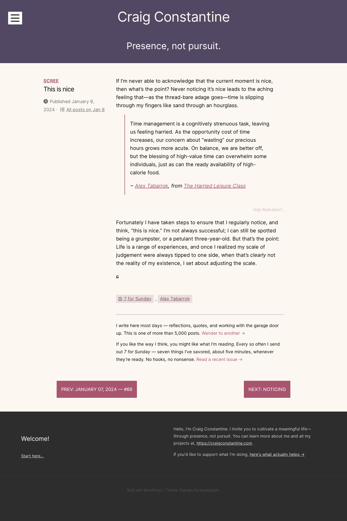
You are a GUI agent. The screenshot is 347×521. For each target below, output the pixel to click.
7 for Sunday (137, 298)
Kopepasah (209, 490)
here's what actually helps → (277, 454)
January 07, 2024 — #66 (103, 389)
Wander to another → (223, 333)
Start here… (32, 455)
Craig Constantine (173, 16)
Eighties (186, 490)
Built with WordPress (144, 490)
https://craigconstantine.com (224, 443)
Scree (51, 80)
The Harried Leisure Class (215, 186)
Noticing (274, 389)
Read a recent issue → (219, 359)
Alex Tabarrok (151, 186)
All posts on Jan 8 (85, 109)
